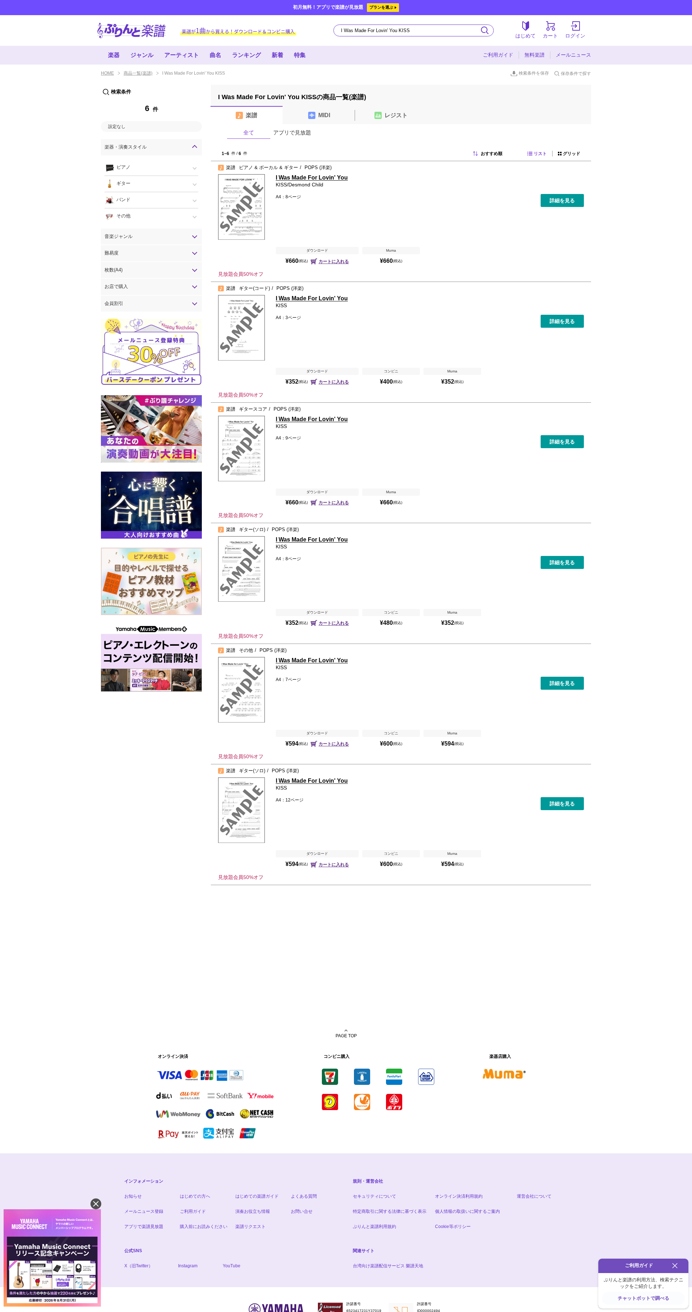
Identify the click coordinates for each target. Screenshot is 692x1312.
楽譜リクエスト (250, 1226)
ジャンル (142, 55)
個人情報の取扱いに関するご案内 (467, 1211)
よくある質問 (304, 1196)
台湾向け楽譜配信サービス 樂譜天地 (388, 1265)
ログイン (575, 36)
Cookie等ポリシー (453, 1226)
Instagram (188, 1265)
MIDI (324, 115)
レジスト (396, 115)
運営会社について (534, 1196)
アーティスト (181, 55)
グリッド (571, 153)
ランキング (246, 55)
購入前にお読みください (203, 1226)
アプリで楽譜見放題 (143, 1226)
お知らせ (133, 1196)
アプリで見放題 (292, 132)
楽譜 (251, 115)
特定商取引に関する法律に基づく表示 (389, 1211)
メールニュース (573, 55)
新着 (277, 55)
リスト (540, 153)
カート (550, 36)
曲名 (215, 55)
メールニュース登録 (143, 1211)
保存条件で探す (576, 73)
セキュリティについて (374, 1196)
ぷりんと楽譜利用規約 (374, 1226)
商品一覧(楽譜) (138, 73)
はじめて (525, 36)
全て (248, 132)
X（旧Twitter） (138, 1265)
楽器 (114, 55)
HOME (107, 73)
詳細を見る (562, 200)
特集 (300, 55)
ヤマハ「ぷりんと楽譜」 (131, 30)
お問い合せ (301, 1211)
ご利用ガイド (498, 55)
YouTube (231, 1265)
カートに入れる (334, 261)
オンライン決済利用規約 (459, 1196)
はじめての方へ (195, 1196)
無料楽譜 (534, 55)
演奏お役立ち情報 (252, 1211)
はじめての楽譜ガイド (257, 1196)
